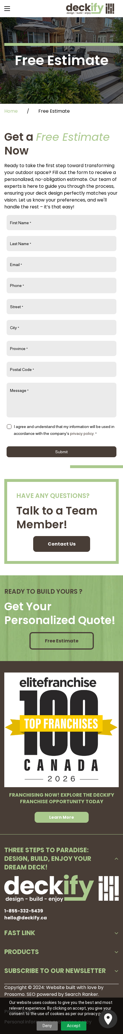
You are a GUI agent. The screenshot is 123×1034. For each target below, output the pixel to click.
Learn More (61, 817)
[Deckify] (90, 8)
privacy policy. (82, 433)
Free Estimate (61, 641)
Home (11, 111)
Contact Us (62, 544)
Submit (61, 451)
